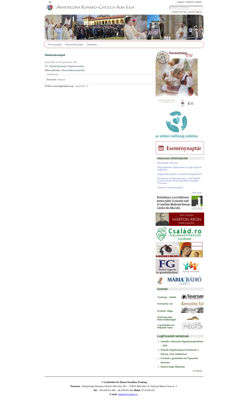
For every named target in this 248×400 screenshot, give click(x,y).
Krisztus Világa (165, 311)
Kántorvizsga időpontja (173, 366)
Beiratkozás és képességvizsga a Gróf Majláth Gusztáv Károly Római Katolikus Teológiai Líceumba (178, 180)
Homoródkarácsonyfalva (73, 70)
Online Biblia (195, 11)
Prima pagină (55, 44)
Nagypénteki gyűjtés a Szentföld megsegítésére (179, 174)
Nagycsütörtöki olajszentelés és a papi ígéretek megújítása (179, 168)
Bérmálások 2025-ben (167, 163)
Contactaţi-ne (179, 11)
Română (189, 2)
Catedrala (91, 44)
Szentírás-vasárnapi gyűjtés (170, 187)
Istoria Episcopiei (74, 44)
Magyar (180, 2)
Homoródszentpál (55, 55)
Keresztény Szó (165, 303)
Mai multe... (198, 192)
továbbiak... (198, 371)
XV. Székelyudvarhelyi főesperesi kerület (64, 66)
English (198, 2)
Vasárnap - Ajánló (166, 297)
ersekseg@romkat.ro (128, 394)
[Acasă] (91, 6)
